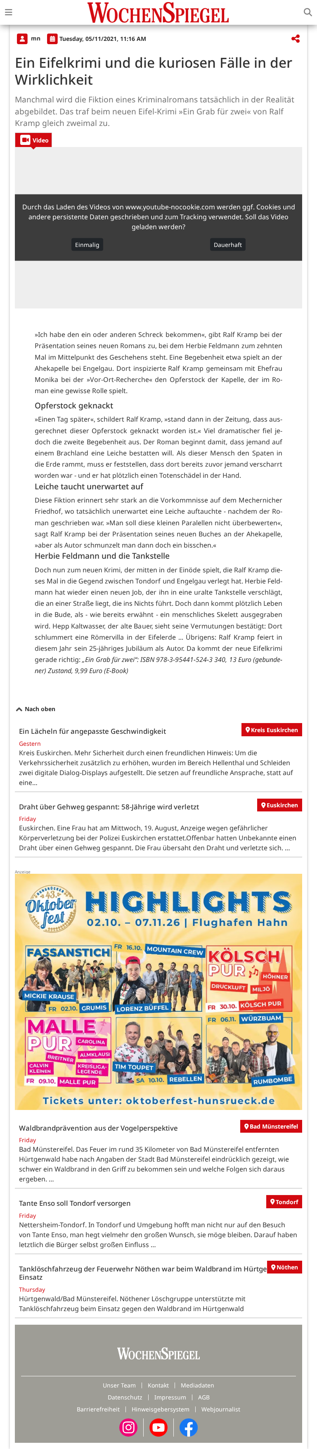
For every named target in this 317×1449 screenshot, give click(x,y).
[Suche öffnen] (308, 12)
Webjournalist (220, 1409)
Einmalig (87, 245)
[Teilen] (295, 39)
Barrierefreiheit (98, 1409)
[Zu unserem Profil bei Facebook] (189, 1426)
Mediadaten (197, 1385)
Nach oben (39, 709)
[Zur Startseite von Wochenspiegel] (158, 12)
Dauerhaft (228, 245)
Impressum (170, 1397)
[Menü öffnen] (8, 12)
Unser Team (119, 1385)
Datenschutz (125, 1397)
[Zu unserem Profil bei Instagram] (128, 1426)
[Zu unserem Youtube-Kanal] (158, 1426)
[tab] (33, 140)
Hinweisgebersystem (160, 1409)
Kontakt (158, 1385)
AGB (204, 1397)
